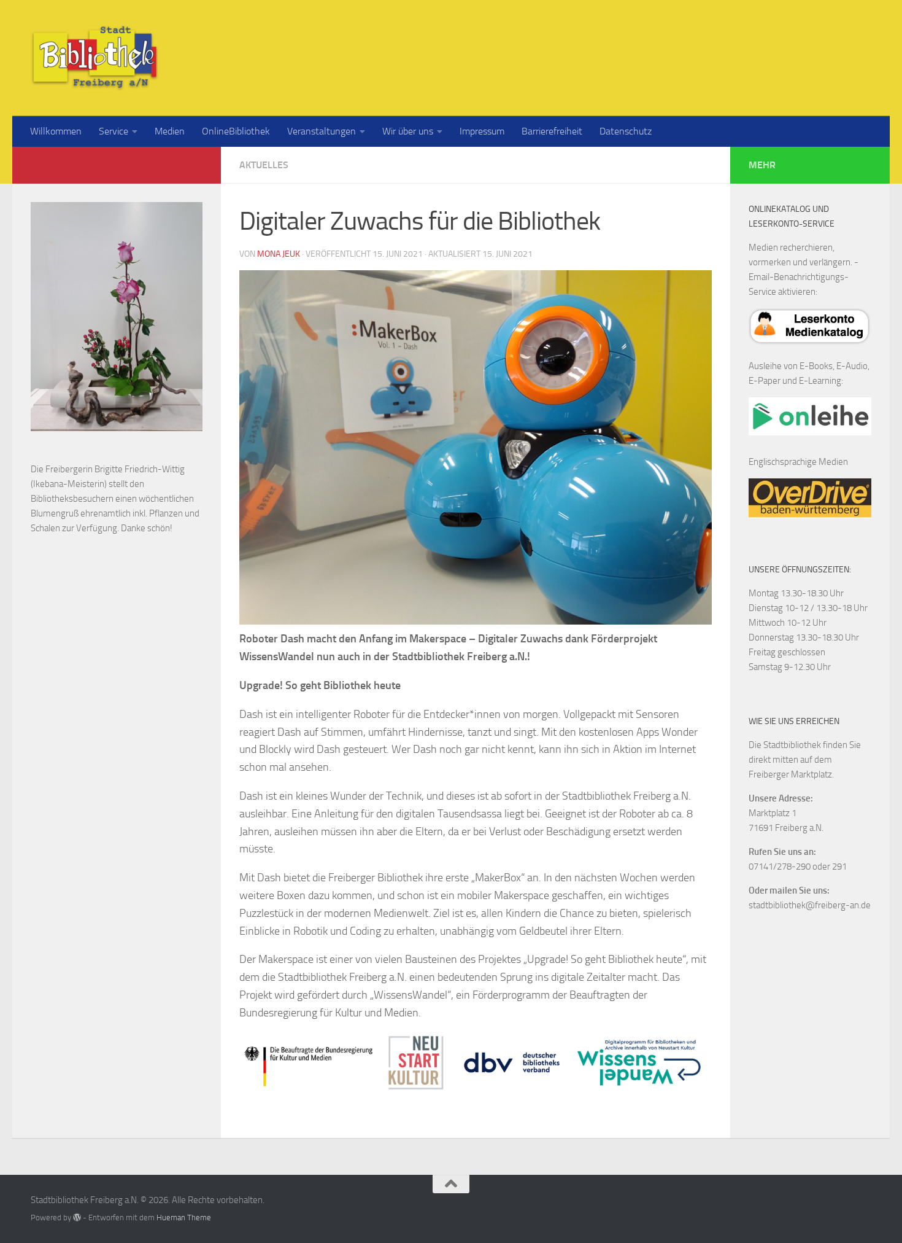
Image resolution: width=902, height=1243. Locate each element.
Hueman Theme (183, 1217)
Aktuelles (263, 165)
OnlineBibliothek (236, 131)
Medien (170, 131)
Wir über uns (407, 131)
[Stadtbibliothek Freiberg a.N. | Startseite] (95, 58)
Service (113, 131)
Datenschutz (625, 131)
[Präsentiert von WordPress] (77, 1218)
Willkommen (56, 131)
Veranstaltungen (321, 131)
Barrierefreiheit (552, 131)
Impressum (482, 131)
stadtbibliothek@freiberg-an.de (810, 905)
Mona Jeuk (278, 254)
